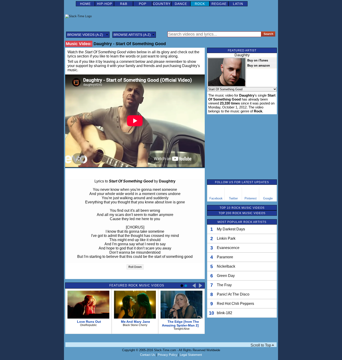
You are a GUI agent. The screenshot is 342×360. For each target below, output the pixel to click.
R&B (123, 4)
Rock (200, 4)
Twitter (233, 198)
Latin (238, 4)
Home (85, 4)
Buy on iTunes (257, 60)
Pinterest (251, 198)
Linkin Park (226, 238)
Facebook (216, 198)
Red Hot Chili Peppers (235, 304)
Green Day (226, 276)
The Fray (224, 285)
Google (268, 198)
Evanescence (228, 248)
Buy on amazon (258, 65)
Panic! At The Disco (233, 294)
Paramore (225, 257)
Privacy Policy (167, 355)
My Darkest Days (231, 229)
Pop (142, 4)
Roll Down (135, 267)
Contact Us (147, 355)
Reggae (219, 4)
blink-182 (224, 313)
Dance (181, 4)
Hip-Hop (104, 4)
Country (162, 4)
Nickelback (226, 266)
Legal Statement (191, 355)
